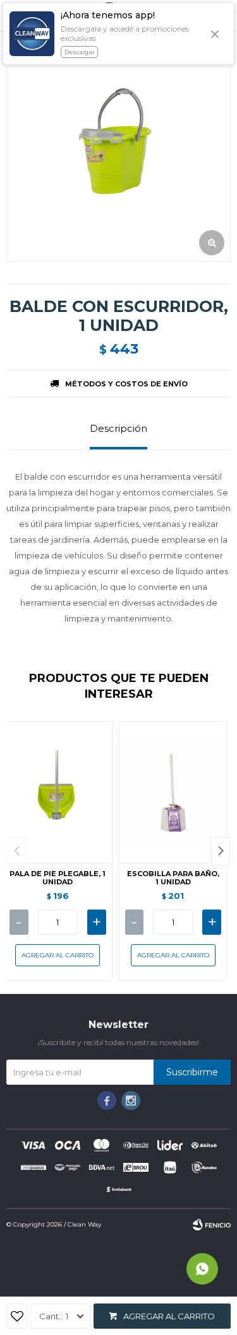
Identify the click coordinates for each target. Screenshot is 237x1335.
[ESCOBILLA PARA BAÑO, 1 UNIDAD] (173, 792)
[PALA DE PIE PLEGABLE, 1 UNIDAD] (57, 792)
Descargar (79, 52)
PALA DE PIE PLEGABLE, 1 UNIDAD (57, 878)
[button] (220, 851)
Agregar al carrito (169, 1316)
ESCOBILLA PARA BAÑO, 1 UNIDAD (173, 878)
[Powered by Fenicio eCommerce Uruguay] (212, 1224)
